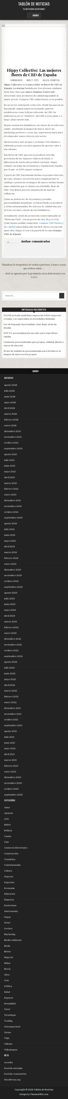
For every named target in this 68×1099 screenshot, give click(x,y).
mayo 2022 (10, 679)
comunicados (16, 80)
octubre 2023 (11, 581)
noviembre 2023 (13, 575)
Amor (7, 807)
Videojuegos (10, 1049)
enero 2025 (10, 494)
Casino (7, 836)
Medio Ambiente (13, 940)
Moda (7, 946)
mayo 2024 (10, 541)
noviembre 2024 (13, 506)
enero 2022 (10, 702)
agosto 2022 (10, 662)
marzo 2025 (10, 483)
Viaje (6, 1038)
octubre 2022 (11, 650)
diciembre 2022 (12, 639)
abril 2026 (9, 408)
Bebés (7, 824)
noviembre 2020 (13, 783)
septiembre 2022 (13, 656)
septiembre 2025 (13, 448)
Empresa (9, 899)
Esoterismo (10, 905)
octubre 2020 (11, 789)
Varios (7, 1032)
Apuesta (8, 813)
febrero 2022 (11, 696)
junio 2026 (9, 396)
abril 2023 (9, 616)
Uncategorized (12, 1026)
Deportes (9, 882)
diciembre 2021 (12, 708)
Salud (7, 992)
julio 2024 (9, 529)
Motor (7, 951)
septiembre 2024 (13, 517)
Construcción (11, 853)
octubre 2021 (11, 719)
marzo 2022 (10, 691)
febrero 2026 (11, 419)
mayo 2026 (10, 402)
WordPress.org (12, 1079)
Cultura (8, 871)
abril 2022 (9, 685)
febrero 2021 (11, 766)
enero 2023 (10, 633)
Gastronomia (11, 911)
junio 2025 (9, 466)
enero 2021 (10, 771)
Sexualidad (10, 1003)
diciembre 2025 (12, 431)
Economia (9, 888)
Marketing (9, 934)
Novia (7, 969)
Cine (6, 842)
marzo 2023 (10, 621)
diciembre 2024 (12, 500)
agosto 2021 (10, 731)
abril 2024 (9, 546)
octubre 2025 (11, 442)
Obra (6, 974)
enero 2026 (10, 425)
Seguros (8, 998)
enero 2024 (10, 564)
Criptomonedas (12, 865)
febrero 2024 (11, 558)
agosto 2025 (10, 454)
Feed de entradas (13, 1068)
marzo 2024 (10, 552)
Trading (8, 1021)
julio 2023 (9, 598)
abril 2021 (9, 754)
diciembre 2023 (12, 569)
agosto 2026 (10, 385)
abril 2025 (9, 477)
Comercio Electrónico (15, 848)
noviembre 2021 (12, 714)
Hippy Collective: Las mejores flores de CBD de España (34, 72)
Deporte (8, 876)
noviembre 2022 (13, 644)
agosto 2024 (10, 523)
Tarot (7, 1009)
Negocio (8, 957)
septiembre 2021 (13, 725)
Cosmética (55, 80)
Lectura (8, 928)
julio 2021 (9, 737)
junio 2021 (9, 743)
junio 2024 (9, 535)
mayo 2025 (10, 471)
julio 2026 (9, 391)
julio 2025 (9, 460)
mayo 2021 (10, 748)
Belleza (46, 80)
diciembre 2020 (12, 777)
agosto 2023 (10, 593)
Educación (9, 894)
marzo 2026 (10, 414)
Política (8, 986)
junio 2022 (9, 673)
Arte (6, 819)
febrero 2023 (11, 627)
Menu (36, 15)
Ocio (6, 980)
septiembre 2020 (13, 794)
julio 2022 (9, 667)
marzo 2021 (10, 760)
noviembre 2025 (13, 437)
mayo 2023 (10, 610)
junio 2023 (9, 604)
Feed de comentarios (15, 1074)
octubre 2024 (11, 512)
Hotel (7, 922)
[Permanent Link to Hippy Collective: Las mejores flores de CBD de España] (34, 45)
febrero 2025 (11, 489)
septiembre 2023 (13, 587)
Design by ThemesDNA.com (33, 1094)
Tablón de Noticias (34, 4)
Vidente (8, 1044)
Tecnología (10, 1015)
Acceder (8, 1062)
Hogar (7, 917)
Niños (7, 963)
